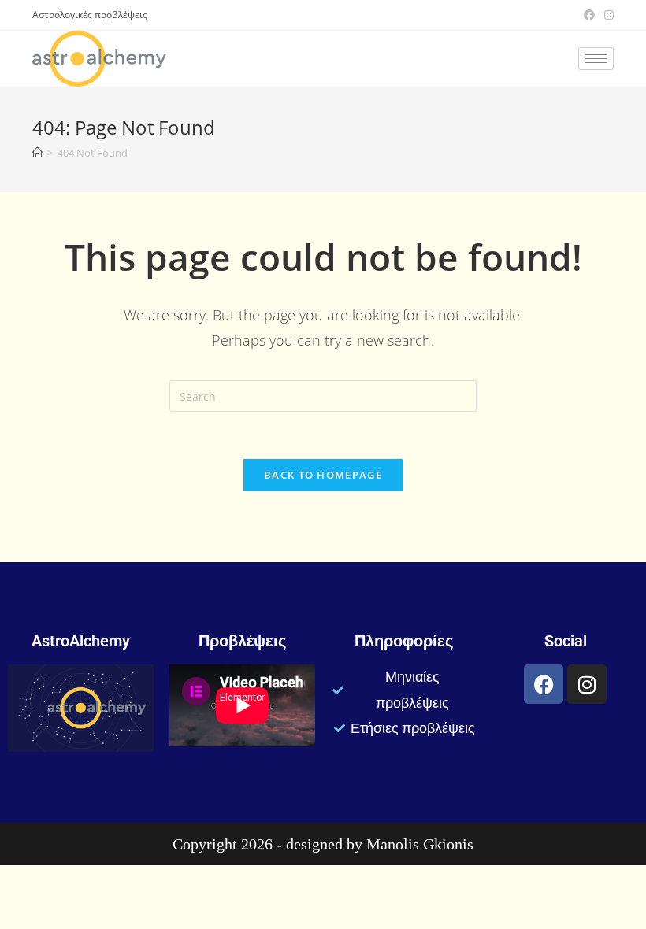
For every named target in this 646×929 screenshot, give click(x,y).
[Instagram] (587, 684)
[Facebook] (543, 684)
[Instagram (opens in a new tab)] (607, 15)
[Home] (37, 153)
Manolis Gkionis (419, 844)
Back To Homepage (323, 475)
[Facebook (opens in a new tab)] (589, 15)
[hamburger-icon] (596, 58)
